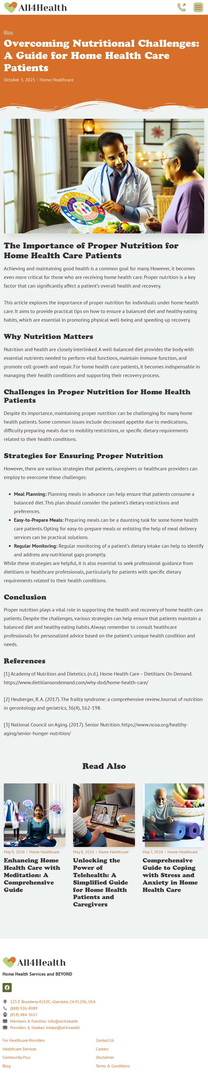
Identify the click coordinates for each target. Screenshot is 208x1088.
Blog (8, 32)
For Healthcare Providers (24, 1040)
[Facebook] (7, 987)
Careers (102, 1048)
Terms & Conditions (113, 1065)
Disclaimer (105, 1057)
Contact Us (105, 1040)
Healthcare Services (20, 1048)
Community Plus (16, 1057)
